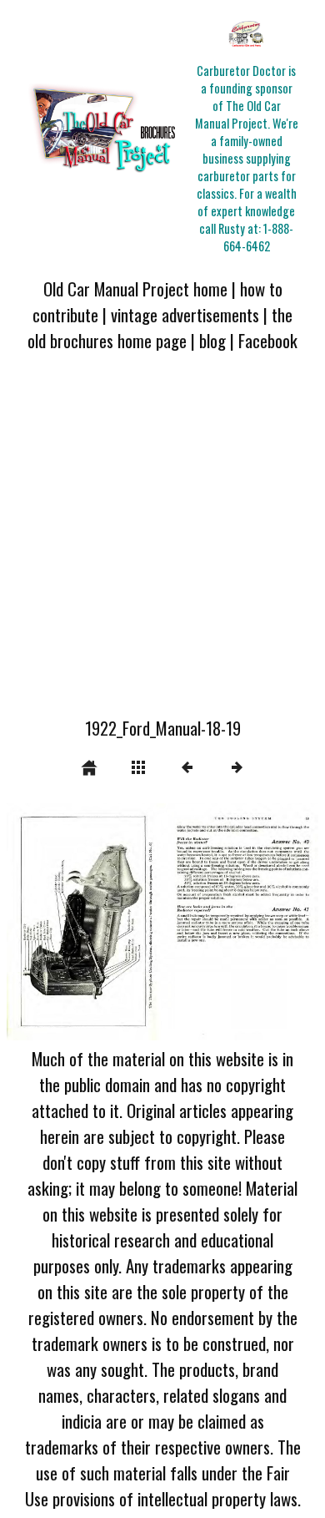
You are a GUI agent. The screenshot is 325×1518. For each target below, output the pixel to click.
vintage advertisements (185, 314)
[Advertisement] (162, 544)
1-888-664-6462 (258, 237)
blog (212, 340)
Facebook (268, 340)
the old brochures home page (160, 327)
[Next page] (225, 921)
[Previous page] (69, 921)
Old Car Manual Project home (135, 288)
